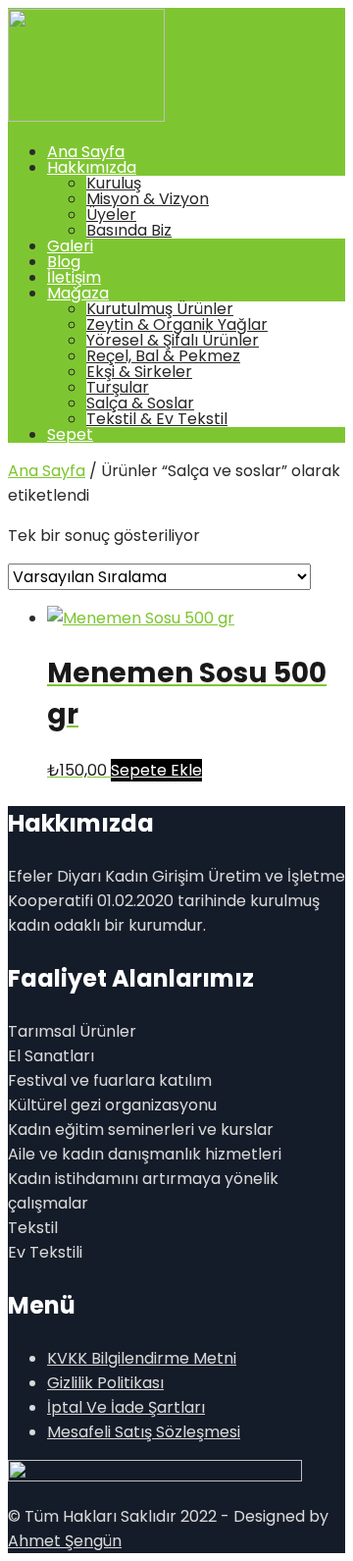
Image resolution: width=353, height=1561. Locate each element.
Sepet (70, 434)
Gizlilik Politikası (105, 1383)
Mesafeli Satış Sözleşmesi (143, 1432)
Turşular (117, 387)
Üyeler (111, 214)
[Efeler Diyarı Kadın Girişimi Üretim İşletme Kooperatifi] (86, 116)
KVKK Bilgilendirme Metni (141, 1358)
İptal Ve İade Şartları (126, 1407)
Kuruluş (113, 183)
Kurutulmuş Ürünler (159, 308)
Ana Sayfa (86, 151)
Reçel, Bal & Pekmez (163, 356)
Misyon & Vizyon (147, 199)
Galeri (70, 246)
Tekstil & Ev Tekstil (156, 418)
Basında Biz (129, 230)
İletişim (74, 277)
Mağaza (78, 293)
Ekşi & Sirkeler (139, 371)
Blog (63, 261)
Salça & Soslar (140, 403)
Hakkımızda (91, 167)
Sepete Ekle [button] (156, 770)
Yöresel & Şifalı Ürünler (172, 340)
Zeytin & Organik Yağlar (177, 324)
